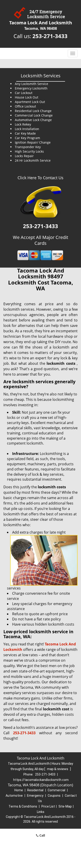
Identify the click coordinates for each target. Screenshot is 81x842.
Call (41, 835)
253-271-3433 (50, 36)
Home (18, 790)
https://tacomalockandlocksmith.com (41, 780)
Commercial (56, 790)
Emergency (35, 795)
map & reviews (58, 769)
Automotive (14, 795)
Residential (35, 790)
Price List (48, 806)
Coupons (54, 795)
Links (40, 812)
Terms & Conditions (23, 806)
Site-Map (65, 806)
